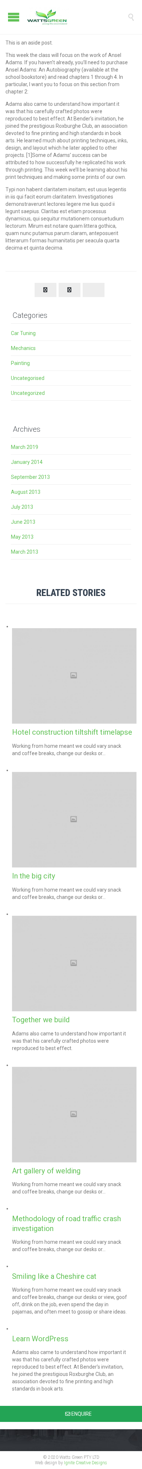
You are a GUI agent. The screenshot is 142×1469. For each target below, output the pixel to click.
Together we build (41, 1019)
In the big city (33, 876)
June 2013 (23, 522)
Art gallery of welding (46, 1170)
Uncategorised (27, 378)
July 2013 (22, 507)
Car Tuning (23, 333)
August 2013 (25, 492)
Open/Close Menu (13, 17)
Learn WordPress (40, 1338)
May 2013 (22, 537)
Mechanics (23, 348)
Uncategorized (28, 393)
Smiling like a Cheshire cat (54, 1276)
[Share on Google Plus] (93, 290)
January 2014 (27, 462)
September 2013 (30, 477)
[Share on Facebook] (45, 290)
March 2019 (24, 447)
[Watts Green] (76, 17)
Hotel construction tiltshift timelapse (72, 732)
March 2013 (24, 552)
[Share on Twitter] (69, 290)
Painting (20, 363)
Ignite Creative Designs (85, 1462)
